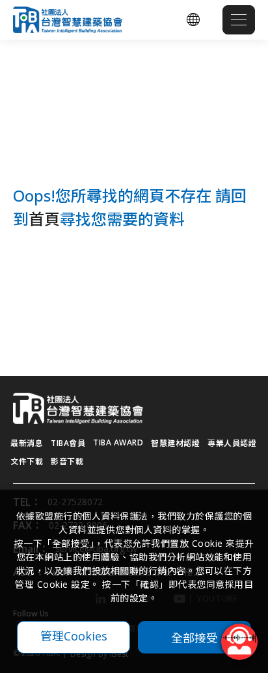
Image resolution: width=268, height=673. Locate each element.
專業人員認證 (232, 443)
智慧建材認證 (175, 443)
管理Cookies (73, 636)
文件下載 (26, 461)
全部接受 (194, 637)
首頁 (44, 219)
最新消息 (26, 443)
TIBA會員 (68, 443)
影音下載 (67, 461)
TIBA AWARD (118, 442)
